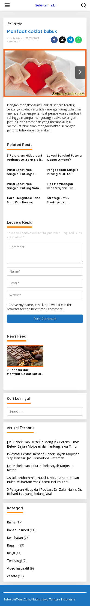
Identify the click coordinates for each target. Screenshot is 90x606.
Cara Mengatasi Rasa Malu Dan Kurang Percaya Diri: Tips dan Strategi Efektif (23, 200)
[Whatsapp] (78, 39)
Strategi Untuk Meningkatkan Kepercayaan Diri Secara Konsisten (60, 200)
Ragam (12, 545)
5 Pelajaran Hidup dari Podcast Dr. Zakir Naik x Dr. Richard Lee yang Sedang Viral (25, 158)
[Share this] (54, 39)
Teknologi (14, 560)
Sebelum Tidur (46, 5)
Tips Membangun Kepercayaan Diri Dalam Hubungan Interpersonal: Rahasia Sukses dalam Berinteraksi (64, 186)
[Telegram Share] (70, 39)
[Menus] (7, 5)
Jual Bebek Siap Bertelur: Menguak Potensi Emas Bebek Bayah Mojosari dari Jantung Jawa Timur (43, 444)
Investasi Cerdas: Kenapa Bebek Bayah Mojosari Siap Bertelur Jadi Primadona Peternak (43, 456)
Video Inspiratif (18, 568)
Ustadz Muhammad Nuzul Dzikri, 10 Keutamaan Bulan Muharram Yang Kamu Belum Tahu (43, 479)
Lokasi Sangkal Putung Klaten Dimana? (64, 157)
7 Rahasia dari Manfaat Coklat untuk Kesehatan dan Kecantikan (24, 372)
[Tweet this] (62, 39)
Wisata (12, 576)
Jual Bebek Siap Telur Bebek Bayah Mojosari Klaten (40, 467)
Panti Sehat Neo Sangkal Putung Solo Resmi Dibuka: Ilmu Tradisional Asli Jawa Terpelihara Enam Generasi (23, 186)
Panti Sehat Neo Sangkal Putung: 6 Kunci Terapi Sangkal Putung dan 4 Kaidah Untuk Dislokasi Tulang (24, 172)
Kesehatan (13, 41)
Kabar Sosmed (18, 530)
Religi (11, 553)
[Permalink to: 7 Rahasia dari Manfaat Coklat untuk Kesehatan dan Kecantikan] (25, 356)
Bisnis (11, 522)
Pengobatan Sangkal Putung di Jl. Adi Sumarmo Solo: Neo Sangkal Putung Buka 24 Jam (63, 172)
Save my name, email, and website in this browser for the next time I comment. (39, 307)
